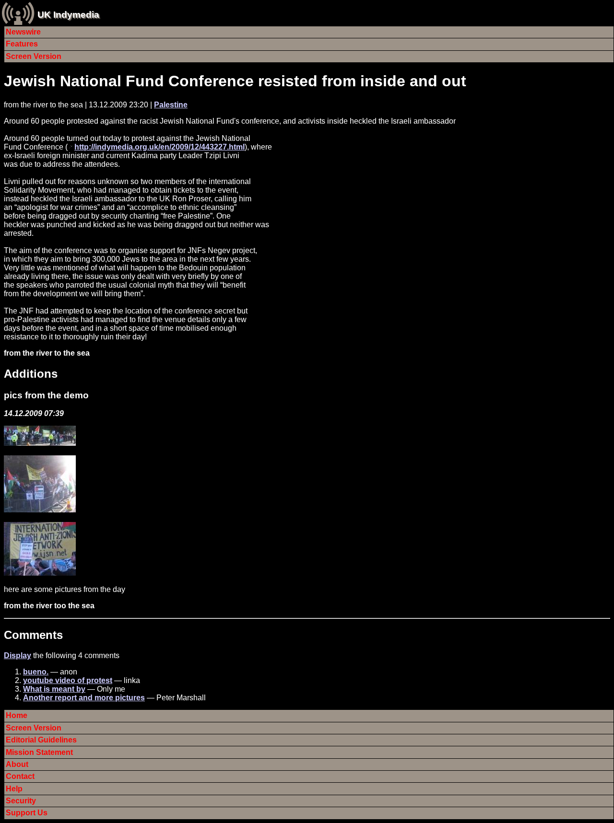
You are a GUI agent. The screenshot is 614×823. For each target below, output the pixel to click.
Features (22, 44)
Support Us (26, 813)
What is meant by (54, 689)
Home (16, 715)
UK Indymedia (68, 15)
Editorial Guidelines (41, 740)
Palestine (171, 105)
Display (17, 655)
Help (14, 789)
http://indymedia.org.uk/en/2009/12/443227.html (159, 147)
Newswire (23, 32)
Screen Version (33, 56)
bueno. (35, 672)
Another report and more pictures (84, 698)
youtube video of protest (67, 680)
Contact (20, 776)
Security (21, 801)
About (17, 764)
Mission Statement (39, 752)
